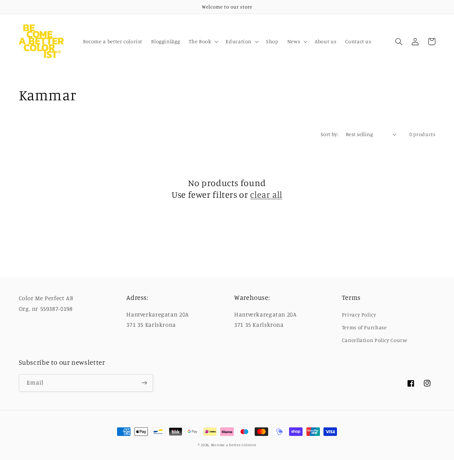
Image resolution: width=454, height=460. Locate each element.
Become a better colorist (233, 445)
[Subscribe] (144, 383)
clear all (266, 194)
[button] (202, 41)
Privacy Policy (359, 315)
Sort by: (329, 134)
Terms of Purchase (364, 327)
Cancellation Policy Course (375, 340)
